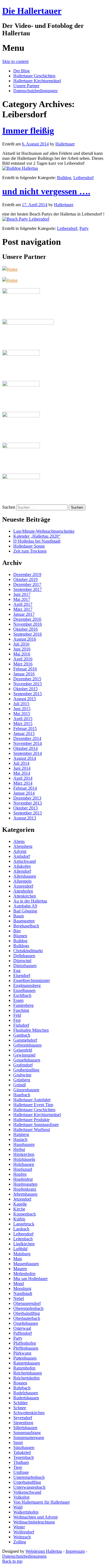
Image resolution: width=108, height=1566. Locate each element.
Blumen (20, 935)
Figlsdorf (21, 1025)
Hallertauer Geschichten (34, 75)
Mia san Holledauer (30, 1278)
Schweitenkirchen (29, 1412)
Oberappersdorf (27, 1303)
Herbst (19, 1149)
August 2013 (24, 818)
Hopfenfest (23, 1179)
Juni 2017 (21, 594)
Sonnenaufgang (27, 1432)
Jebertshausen (25, 1194)
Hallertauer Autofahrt (31, 1099)
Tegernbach (23, 1457)
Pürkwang (22, 1353)
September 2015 (27, 693)
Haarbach (21, 1094)
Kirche (19, 1209)
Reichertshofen (26, 1378)
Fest (16, 1020)
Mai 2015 (21, 713)
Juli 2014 (21, 763)
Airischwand (24, 861)
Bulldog (64, 177)
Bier (17, 930)
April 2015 (22, 718)
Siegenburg (23, 1422)
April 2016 (22, 659)
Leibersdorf (83, 177)
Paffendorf (22, 1333)
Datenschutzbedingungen (35, 90)
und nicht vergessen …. (46, 191)
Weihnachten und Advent (35, 1517)
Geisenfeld (22, 1050)
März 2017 (22, 609)
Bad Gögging (25, 911)
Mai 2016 (21, 654)
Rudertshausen (26, 1397)
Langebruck (23, 1224)
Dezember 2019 (27, 574)
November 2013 (27, 803)
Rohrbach (21, 1387)
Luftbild (20, 1248)
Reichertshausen (27, 1373)
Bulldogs (21, 945)
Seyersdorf (22, 1417)
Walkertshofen (25, 1512)
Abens (19, 841)
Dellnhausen (24, 955)
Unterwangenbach (29, 1487)
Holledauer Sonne (29, 546)
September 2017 (27, 589)
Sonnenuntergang (28, 1437)
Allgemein (22, 881)
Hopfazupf (22, 1169)
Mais (17, 1258)
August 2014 (24, 758)
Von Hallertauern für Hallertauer (41, 1502)
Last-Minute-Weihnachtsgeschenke (43, 531)
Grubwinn (22, 1075)
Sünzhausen (23, 1447)
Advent (19, 851)
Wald (17, 1507)
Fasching (21, 1010)
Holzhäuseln (24, 1159)
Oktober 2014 (25, 748)
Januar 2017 (24, 614)
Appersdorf (23, 886)
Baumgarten (24, 921)
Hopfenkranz (24, 1189)
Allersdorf (22, 871)
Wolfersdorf (23, 1532)
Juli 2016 (21, 644)
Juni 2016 (21, 649)
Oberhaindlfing (26, 1313)
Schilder (20, 1402)
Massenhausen (26, 1263)
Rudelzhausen (25, 1392)
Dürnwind (22, 960)
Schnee (19, 1407)
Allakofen (22, 866)
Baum (18, 916)
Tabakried (22, 1452)
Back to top (12, 1561)
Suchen (8, 507)
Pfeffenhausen (25, 1348)
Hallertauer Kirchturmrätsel (37, 80)
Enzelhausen (24, 990)
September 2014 (27, 753)
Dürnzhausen (25, 965)
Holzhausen (23, 1164)
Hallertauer (65, 144)
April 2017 (22, 604)
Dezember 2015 (27, 678)
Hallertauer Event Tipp (33, 1104)
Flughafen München (31, 1030)
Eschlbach (22, 995)
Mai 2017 (21, 599)
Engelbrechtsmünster (31, 980)
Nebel (18, 1298)
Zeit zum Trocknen (30, 551)
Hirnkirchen (23, 1154)
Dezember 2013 (27, 798)
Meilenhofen (24, 1273)
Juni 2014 (21, 768)
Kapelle (20, 1204)
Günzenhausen (26, 1089)
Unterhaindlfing (27, 1482)
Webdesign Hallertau (43, 1551)
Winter (19, 1527)
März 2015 (22, 723)
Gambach (21, 1035)
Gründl (19, 1084)
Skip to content (15, 61)
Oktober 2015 (25, 688)
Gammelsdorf (25, 1040)
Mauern (20, 1268)
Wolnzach (22, 1537)
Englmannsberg (27, 985)
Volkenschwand (27, 1492)
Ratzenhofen (24, 1368)
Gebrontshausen (27, 1045)
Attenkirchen (24, 896)
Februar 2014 (25, 788)
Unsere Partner (26, 85)
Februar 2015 (25, 728)
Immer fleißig (28, 131)
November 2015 (27, 683)
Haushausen (24, 1144)
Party (84, 228)
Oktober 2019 (25, 579)
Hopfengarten (25, 1184)
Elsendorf (21, 975)
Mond (18, 1283)
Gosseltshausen (26, 1060)
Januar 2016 (24, 673)
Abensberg (22, 846)
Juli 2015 (21, 703)
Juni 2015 (21, 708)
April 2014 (22, 778)
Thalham (21, 1462)
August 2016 (24, 639)
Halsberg (21, 1134)
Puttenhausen (25, 1358)
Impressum (75, 1551)
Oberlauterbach (26, 1318)
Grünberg (21, 1079)
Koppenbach (24, 1214)
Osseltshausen (25, 1323)
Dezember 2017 (27, 584)
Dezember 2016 (27, 619)
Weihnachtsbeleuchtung (34, 1522)
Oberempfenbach (28, 1308)
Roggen (20, 1383)
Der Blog (21, 70)
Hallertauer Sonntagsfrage (36, 1124)
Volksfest (21, 1497)
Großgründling (26, 1070)
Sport (18, 1442)
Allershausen (24, 876)
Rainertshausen (26, 1363)
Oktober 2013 (25, 808)
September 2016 (27, 634)
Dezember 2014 (27, 738)
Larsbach (21, 1229)
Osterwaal (22, 1328)
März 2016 (22, 664)
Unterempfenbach (29, 1477)
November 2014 (27, 743)
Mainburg (21, 1253)
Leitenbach (23, 1238)
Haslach (20, 1139)
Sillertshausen (25, 1427)
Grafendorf (23, 1065)
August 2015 (24, 698)
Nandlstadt (22, 1293)
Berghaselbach (26, 925)
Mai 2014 (21, 773)
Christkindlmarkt (28, 950)
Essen (18, 1000)
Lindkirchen (24, 1243)
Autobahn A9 (25, 906)
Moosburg (22, 1288)
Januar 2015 (24, 733)
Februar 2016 (25, 669)
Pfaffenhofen (24, 1343)
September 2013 (27, 813)
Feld (17, 1015)
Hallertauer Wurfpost (31, 1129)
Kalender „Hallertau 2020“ (36, 536)
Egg (16, 970)
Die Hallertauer (31, 11)
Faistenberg (23, 1005)
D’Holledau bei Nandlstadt (36, 541)
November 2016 (27, 624)
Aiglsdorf (21, 856)
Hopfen (20, 1174)
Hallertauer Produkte (31, 1119)
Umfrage (21, 1472)
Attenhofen (23, 891)
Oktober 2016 (25, 629)
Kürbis (19, 1219)
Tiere (17, 1467)
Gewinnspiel (24, 1055)
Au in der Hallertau (30, 901)
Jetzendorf (22, 1199)
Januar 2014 (24, 793)
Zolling (19, 1542)
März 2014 (22, 783)
